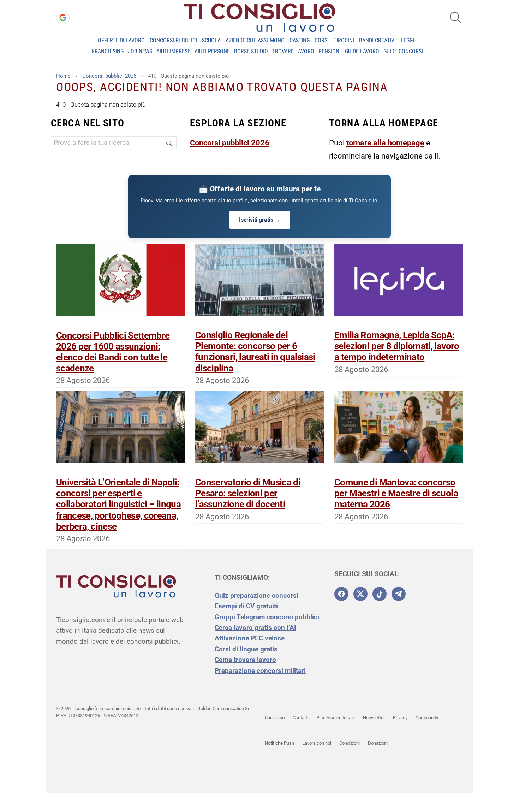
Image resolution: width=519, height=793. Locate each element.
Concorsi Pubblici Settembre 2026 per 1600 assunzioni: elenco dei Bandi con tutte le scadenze (112, 352)
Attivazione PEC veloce (250, 638)
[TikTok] (379, 594)
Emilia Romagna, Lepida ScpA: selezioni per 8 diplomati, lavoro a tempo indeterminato (396, 346)
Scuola (211, 40)
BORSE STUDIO (251, 51)
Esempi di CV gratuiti (246, 606)
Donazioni (378, 743)
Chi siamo (275, 717)
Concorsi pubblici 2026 (229, 142)
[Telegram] (399, 594)
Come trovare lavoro (245, 660)
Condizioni (349, 743)
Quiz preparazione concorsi (256, 595)
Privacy (400, 717)
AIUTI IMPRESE (173, 51)
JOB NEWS (140, 51)
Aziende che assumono (255, 40)
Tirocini (344, 40)
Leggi (407, 40)
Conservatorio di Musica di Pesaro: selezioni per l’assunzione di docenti (247, 493)
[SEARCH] (455, 17)
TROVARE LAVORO (293, 51)
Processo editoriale (335, 717)
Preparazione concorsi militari (260, 671)
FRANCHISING (108, 51)
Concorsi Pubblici (173, 40)
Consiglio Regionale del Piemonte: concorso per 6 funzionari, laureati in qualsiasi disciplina (255, 352)
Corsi (322, 40)
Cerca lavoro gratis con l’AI (255, 628)
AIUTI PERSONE (212, 51)
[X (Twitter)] (360, 594)
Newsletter (374, 717)
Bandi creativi (377, 40)
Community (427, 717)
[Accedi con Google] (63, 17)
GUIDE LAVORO (362, 51)
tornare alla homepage (385, 142)
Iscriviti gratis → (259, 219)
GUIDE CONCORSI (403, 51)
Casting (300, 40)
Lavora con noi (316, 743)
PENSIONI (329, 51)
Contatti (300, 717)
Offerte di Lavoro (121, 40)
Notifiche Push (279, 743)
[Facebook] (341, 594)
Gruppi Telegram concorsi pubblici (267, 617)
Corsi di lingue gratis (247, 649)
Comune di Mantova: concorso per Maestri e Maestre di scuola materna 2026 (396, 493)
